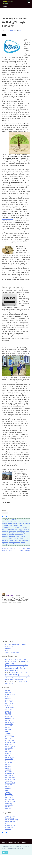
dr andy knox (23, 529)
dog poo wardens (14, 529)
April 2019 (8, 733)
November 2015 (10, 801)
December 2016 (10, 777)
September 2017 (10, 761)
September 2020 (10, 707)
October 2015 (9, 803)
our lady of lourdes (14, 538)
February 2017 (9, 774)
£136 (14, 544)
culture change (5, 529)
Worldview (8, 829)
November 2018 (10, 742)
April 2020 (8, 715)
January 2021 (9, 704)
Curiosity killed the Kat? (12, 652)
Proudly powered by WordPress (11, 842)
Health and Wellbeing (12, 520)
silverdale (25, 540)
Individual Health (10, 821)
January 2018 (9, 755)
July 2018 (7, 750)
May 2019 (8, 731)
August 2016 (9, 785)
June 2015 (8, 808)
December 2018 (10, 740)
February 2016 (9, 796)
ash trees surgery (22, 521)
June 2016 (8, 788)
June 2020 (8, 711)
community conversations (8, 527)
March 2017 (8, 772)
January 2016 (9, 797)
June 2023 (8, 698)
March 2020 (8, 716)
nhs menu (21, 536)
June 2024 (8, 692)
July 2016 (7, 786)
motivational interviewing (8, 536)
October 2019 (9, 724)
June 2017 (8, 766)
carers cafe (15, 523)
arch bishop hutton (12, 521)
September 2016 (10, 783)
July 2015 (7, 807)
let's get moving (8, 534)
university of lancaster (14, 542)
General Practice (21, 531)
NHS (6, 823)
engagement (12, 531)
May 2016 (8, 790)
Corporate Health (10, 816)
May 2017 (8, 768)
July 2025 (7, 691)
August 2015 (9, 805)
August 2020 (9, 709)
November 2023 (10, 694)
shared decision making (16, 540)
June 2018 (8, 751)
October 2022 (9, 702)
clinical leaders (15, 525)
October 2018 (9, 744)
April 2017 (8, 770)
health (27, 531)
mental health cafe (18, 534)
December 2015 (10, 799)
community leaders (21, 527)
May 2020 (8, 713)
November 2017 (10, 757)
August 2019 (9, 726)
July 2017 (7, 764)
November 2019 (10, 722)
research (22, 538)
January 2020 (9, 720)
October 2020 (9, 705)
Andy (19, 30)
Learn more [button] (23, 848)
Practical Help (9, 827)
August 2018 (9, 748)
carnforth (21, 523)
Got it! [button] (5, 852)
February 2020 (9, 718)
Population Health (10, 825)
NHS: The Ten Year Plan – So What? (15, 645)
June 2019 (8, 729)
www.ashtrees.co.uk (7, 219)
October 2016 (9, 781)
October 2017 (9, 759)
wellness (9, 544)
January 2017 (9, 775)
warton (23, 542)
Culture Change (9, 818)
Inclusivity (8, 648)
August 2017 (9, 762)
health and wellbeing (7, 533)
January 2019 (9, 739)
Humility (7, 650)
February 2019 (9, 737)
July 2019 (7, 727)
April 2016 (8, 792)
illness (15, 533)
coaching (22, 525)
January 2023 (9, 700)
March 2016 (8, 794)
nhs (17, 536)
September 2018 (10, 746)
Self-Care (7, 540)
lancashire (20, 533)
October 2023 (9, 696)
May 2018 (8, 753)
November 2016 (10, 779)
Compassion (9, 646)
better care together (7, 523)
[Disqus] (16, 572)
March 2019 (8, 735)
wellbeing (4, 544)
